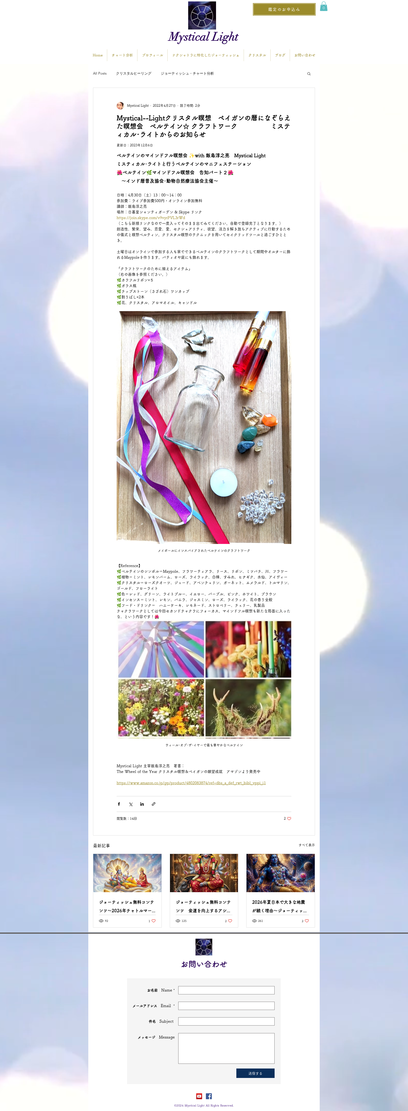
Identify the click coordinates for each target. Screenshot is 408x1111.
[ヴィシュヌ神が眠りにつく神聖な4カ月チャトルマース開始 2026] (127, 873)
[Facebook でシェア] (119, 804)
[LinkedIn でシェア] (142, 804)
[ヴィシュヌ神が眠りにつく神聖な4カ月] (280, 873)
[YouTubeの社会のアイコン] (199, 1096)
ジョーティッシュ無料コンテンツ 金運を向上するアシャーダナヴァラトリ (203, 907)
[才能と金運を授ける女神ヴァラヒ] (204, 873)
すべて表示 (306, 845)
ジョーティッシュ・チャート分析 (187, 73)
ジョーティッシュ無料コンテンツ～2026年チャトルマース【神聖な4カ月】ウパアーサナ (126, 907)
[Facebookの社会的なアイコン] (209, 1096)
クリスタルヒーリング (133, 73)
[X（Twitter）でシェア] (130, 804)
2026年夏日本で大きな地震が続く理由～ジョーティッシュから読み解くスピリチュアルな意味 (279, 907)
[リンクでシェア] (153, 804)
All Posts (99, 73)
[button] (324, 6)
